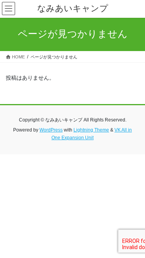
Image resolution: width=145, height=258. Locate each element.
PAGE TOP (134, 243)
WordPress (51, 130)
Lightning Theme (91, 130)
